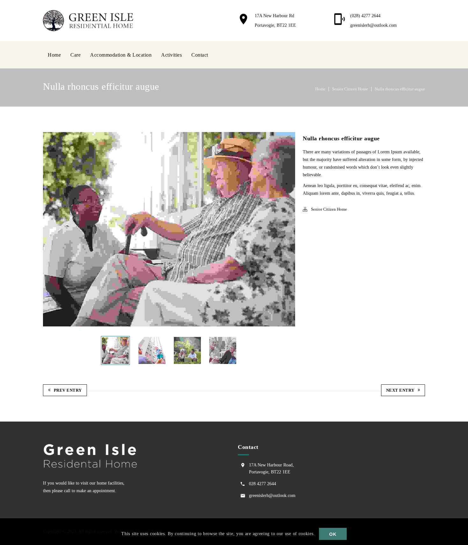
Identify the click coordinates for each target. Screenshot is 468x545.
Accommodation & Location (121, 55)
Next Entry (400, 390)
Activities (171, 55)
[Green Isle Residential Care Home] (90, 20)
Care (75, 55)
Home (54, 55)
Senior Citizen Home (350, 89)
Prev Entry (68, 390)
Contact (199, 55)
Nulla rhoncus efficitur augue (400, 89)
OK (332, 534)
